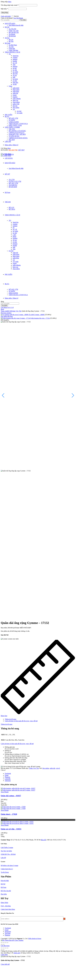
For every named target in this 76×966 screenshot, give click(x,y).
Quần (10, 86)
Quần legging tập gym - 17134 (40, 318)
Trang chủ (4, 311)
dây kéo (15, 73)
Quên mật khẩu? (6, 16)
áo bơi (15, 68)
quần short (16, 88)
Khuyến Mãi (5, 880)
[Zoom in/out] (7, 942)
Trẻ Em (7, 38)
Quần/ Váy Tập (14, 30)
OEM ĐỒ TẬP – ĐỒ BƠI (17, 134)
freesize (15, 66)
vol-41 (58, 768)
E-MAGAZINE (14, 122)
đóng (9, 1)
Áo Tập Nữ (12, 29)
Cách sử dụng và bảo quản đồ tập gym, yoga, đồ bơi (21, 721)
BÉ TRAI (12, 209)
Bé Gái (11, 39)
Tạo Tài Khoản (18, 18)
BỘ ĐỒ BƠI (13, 187)
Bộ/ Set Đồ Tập (14, 32)
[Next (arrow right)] (3, 944)
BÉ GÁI (11, 207)
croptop (15, 57)
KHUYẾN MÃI (10, 23)
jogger (15, 95)
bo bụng (15, 79)
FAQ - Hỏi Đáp (6, 906)
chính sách (17, 953)
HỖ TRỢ (12, 140)
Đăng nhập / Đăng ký (11, 145)
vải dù (15, 84)
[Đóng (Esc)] (1, 942)
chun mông (16, 102)
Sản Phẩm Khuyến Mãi (16, 25)
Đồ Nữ (7, 27)
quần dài (15, 93)
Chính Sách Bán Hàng (8, 909)
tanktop (15, 59)
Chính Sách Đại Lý (7, 869)
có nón (15, 81)
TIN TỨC (12, 129)
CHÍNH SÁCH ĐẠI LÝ (16, 132)
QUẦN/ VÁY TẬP (15, 181)
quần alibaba (17, 98)
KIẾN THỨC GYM (15, 125)
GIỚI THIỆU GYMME (12, 127)
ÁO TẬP (12, 179)
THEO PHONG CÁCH (12, 52)
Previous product (6, 313)
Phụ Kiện (4, 894)
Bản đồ (43, 840)
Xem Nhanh (5, 792)
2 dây (14, 235)
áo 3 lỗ (15, 63)
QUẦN (11, 251)
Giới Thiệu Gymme (7, 847)
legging (15, 97)
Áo (10, 54)
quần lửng (16, 91)
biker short (16, 89)
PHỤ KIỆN (8, 115)
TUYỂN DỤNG (14, 136)
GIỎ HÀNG (9, 158)
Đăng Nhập (5, 12)
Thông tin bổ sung (10, 719)
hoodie (15, 61)
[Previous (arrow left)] (1, 944)
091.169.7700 (13, 150)
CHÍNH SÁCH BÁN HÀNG (18, 138)
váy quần (19, 113)
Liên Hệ (3, 858)
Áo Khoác (12, 34)
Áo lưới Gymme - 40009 (37, 314)
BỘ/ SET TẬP (13, 183)
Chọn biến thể (5, 964)
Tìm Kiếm (23, 20)
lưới (14, 77)
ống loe (15, 106)
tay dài (15, 70)
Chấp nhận (4, 954)
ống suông (16, 107)
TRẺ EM (8, 202)
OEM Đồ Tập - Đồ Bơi (8, 854)
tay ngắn (15, 72)
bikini (14, 236)
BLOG (7, 116)
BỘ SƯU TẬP (13, 118)
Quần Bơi (12, 48)
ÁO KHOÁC (13, 185)
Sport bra (15, 56)
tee (13, 227)
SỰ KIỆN (12, 120)
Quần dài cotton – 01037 (11, 796)
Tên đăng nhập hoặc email (10, 5)
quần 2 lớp (16, 104)
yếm (14, 64)
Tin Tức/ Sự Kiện (6, 851)
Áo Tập (11, 47)
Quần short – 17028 (9, 814)
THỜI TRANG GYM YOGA (18, 123)
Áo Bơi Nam (13, 45)
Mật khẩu (4, 9)
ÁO (10, 220)
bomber (15, 238)
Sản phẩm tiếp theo (7, 316)
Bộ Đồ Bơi (12, 36)
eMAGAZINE (13, 293)
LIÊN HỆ (8, 141)
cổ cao (15, 75)
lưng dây (15, 82)
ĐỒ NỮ (7, 174)
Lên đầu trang (5, 946)
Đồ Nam (7, 43)
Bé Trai (11, 41)
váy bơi (19, 111)
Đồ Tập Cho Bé (6, 891)
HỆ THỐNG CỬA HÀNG (17, 131)
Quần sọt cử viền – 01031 (11, 829)
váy (14, 109)
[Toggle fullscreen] (5, 942)
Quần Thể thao (13, 50)
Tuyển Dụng (5, 872)
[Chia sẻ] (3, 942)
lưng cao (15, 100)
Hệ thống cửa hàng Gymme (9, 865)
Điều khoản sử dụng (34, 938)
